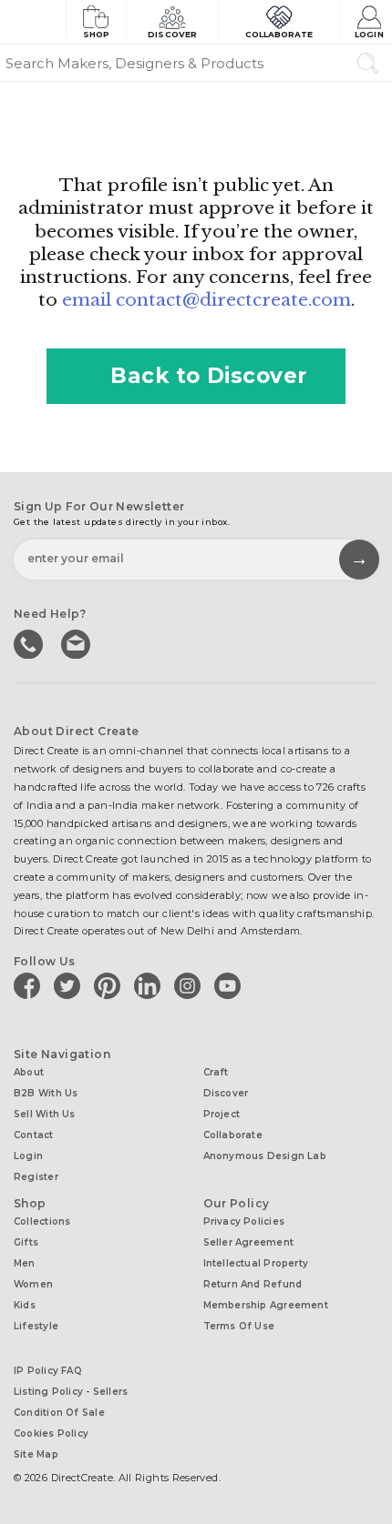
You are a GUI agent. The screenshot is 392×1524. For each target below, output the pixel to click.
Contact (34, 1135)
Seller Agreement (248, 1242)
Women (33, 1284)
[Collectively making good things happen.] (33, 22)
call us (30, 642)
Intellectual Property (256, 1263)
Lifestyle (36, 1326)
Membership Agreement (265, 1305)
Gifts (26, 1242)
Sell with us (45, 1114)
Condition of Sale (59, 1412)
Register (36, 1177)
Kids (25, 1305)
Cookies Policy (51, 1433)
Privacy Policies (244, 1221)
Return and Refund (253, 1284)
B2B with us (45, 1093)
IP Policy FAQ (48, 1371)
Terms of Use (239, 1326)
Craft (216, 1072)
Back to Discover (208, 376)
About (29, 1072)
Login (369, 34)
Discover (172, 34)
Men (25, 1263)
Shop (96, 34)
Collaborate (279, 34)
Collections (42, 1221)
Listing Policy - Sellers (71, 1392)
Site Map (36, 1454)
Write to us (77, 642)
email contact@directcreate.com (206, 299)
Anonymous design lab (264, 1156)
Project (222, 1114)
